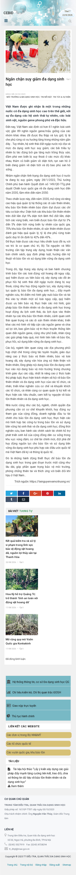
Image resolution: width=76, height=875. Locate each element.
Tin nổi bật (46, 97)
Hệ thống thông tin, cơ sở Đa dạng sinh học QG (40, 682)
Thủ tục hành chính (23, 716)
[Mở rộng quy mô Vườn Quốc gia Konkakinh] (22, 624)
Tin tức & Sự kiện (61, 97)
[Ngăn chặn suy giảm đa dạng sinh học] (38, 52)
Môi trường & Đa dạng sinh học (23, 97)
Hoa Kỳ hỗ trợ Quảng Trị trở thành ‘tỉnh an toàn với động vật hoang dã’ (22, 598)
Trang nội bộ (26, 864)
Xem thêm (17, 786)
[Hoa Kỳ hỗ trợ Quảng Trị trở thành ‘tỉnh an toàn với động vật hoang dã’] (22, 579)
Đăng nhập (41, 864)
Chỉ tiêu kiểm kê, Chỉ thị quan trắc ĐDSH (36, 692)
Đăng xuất (54, 864)
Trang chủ (12, 864)
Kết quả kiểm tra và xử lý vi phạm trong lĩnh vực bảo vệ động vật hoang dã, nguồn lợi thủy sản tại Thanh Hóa (21, 549)
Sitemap (67, 864)
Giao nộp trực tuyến (24, 705)
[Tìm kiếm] (70, 21)
